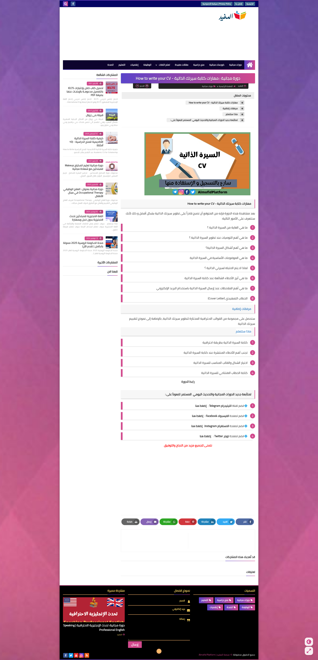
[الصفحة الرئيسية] (249, 64)
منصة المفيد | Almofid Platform (214, 655)
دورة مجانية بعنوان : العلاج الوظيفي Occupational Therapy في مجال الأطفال (83, 192)
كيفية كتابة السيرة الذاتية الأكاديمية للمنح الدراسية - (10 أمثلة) (86, 142)
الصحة (110, 65)
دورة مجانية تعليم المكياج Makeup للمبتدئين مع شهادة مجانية (84, 167)
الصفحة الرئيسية (226, 86)
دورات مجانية (235, 65)
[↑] (159, 651)
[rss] (86, 655)
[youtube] (76, 655)
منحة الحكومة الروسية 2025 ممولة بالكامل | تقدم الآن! (83, 244)
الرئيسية (249, 4)
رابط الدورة (188, 381)
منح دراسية (198, 65)
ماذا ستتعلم (232, 114)
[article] (156, 540)
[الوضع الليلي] (309, 642)
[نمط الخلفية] (309, 651)
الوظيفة (147, 65)
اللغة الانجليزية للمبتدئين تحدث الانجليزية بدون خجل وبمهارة (86, 218)
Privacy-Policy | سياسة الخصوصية (217, 4)
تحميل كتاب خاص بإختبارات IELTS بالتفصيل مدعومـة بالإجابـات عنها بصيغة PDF (85, 91)
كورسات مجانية (216, 65)
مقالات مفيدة (181, 65)
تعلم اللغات (164, 65)
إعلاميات (134, 65)
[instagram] (81, 655)
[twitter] (71, 655)
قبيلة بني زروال (94, 115)
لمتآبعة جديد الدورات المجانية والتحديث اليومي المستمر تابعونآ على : (204, 120)
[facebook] (73, 3)
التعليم (122, 65)
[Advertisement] (123, 33)
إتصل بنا (238, 4)
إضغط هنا (197, 416)
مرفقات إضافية (230, 108)
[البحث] (65, 3)
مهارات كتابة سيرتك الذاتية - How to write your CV (213, 103)
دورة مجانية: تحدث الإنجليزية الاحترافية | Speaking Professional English (94, 627)
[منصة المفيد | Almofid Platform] (231, 16)
